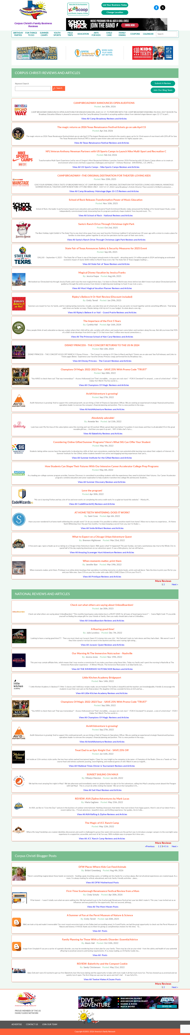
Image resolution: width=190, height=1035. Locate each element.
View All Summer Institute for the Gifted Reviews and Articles (102, 458)
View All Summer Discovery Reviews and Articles (101, 482)
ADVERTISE (17, 1025)
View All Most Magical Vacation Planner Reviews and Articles (102, 288)
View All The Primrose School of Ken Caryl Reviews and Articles (102, 337)
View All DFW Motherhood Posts (102, 882)
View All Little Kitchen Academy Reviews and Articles (102, 693)
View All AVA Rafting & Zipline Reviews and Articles (102, 814)
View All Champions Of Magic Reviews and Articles (104, 385)
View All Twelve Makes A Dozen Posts (102, 979)
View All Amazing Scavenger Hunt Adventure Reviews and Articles (102, 552)
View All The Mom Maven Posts (102, 907)
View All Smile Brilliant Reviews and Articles (102, 528)
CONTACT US (32, 1025)
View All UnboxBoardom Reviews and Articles (102, 621)
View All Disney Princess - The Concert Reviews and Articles (102, 361)
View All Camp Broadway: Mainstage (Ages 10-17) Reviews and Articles (104, 191)
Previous (150, 846)
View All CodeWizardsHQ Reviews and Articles (92, 504)
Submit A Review (163, 83)
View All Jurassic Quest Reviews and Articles (102, 645)
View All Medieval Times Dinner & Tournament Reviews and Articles (102, 766)
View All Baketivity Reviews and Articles (102, 434)
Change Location (115, 12)
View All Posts (100, 931)
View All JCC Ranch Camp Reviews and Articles (102, 839)
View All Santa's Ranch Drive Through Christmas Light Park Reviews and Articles (106, 240)
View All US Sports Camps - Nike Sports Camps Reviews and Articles (105, 167)
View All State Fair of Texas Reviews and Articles (106, 264)
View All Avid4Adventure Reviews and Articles (102, 409)
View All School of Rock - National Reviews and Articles (106, 215)
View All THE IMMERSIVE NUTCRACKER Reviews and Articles (102, 669)
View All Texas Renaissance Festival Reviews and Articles (101, 143)
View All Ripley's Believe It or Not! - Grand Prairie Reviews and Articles (102, 312)
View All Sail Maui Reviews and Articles (102, 790)
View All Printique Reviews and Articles (102, 577)
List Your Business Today (115, 5)
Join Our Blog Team (162, 90)
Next (174, 584)
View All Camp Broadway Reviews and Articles (104, 119)
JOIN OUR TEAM (49, 1025)
